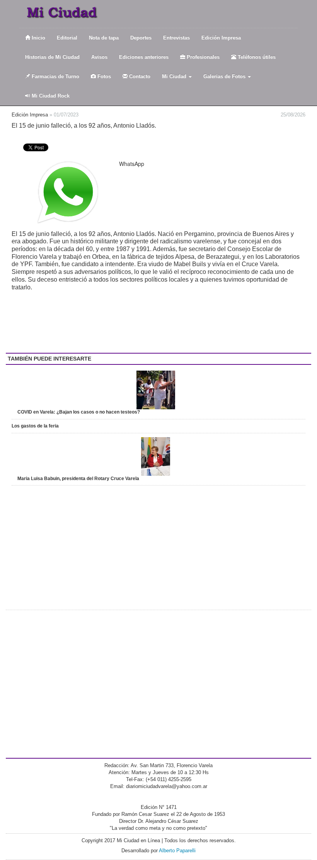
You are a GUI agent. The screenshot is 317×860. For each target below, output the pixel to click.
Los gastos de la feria (35, 426)
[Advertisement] (73, 322)
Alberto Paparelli (177, 850)
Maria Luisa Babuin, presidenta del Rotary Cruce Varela (78, 478)
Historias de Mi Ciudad (52, 57)
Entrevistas (176, 38)
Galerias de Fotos (225, 76)
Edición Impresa (221, 38)
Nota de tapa (104, 38)
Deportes (141, 38)
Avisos (99, 57)
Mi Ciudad (175, 76)
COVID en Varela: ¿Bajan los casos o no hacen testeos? (78, 412)
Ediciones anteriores (144, 57)
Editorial (67, 38)
